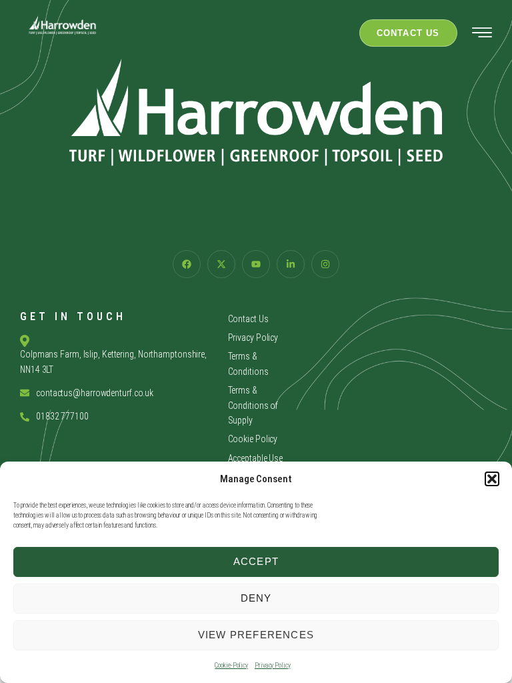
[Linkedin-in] (291, 264)
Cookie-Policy (231, 665)
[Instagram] (325, 264)
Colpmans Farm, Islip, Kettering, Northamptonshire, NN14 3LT (113, 361)
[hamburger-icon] (482, 34)
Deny (256, 598)
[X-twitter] (221, 264)
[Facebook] (187, 264)
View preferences (256, 634)
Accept (256, 561)
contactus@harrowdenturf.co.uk (94, 393)
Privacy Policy (273, 665)
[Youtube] (256, 264)
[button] (492, 479)
